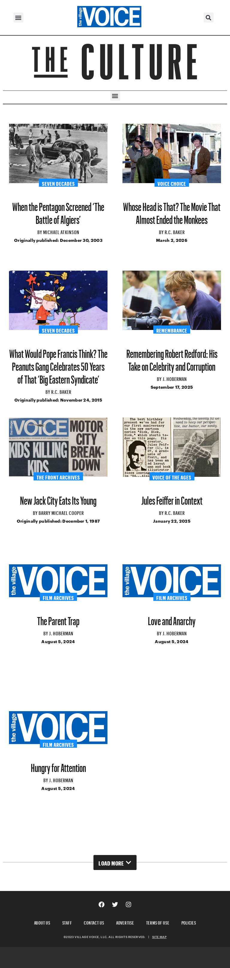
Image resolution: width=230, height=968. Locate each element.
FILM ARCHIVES (58, 597)
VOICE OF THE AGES (171, 476)
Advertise (125, 922)
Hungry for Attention (58, 765)
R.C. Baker (175, 231)
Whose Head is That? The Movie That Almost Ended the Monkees (171, 211)
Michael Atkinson (61, 231)
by (40, 231)
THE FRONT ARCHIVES (58, 476)
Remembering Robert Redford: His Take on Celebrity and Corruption (171, 358)
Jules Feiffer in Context (171, 498)
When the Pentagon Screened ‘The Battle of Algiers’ (58, 211)
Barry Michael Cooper (61, 512)
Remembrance (171, 329)
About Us (42, 922)
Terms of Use (158, 922)
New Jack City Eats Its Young (58, 498)
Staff (67, 922)
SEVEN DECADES (58, 183)
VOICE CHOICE (172, 183)
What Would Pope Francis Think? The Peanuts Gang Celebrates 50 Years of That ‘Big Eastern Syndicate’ (58, 364)
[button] (18, 17)
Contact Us (94, 922)
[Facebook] (102, 904)
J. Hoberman (175, 378)
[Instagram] (128, 904)
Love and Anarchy (172, 618)
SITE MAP (159, 937)
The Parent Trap (58, 618)
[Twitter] (115, 904)
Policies (188, 922)
